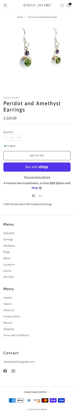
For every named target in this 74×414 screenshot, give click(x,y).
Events (7, 270)
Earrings (8, 239)
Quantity (8, 132)
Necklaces (9, 245)
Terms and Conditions (16, 335)
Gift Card (8, 277)
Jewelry (7, 297)
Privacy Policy (11, 316)
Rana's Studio (11, 97)
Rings (6, 252)
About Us (8, 310)
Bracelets (8, 233)
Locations (9, 264)
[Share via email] (40, 196)
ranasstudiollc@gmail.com (19, 361)
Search (7, 304)
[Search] (62, 5)
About (6, 258)
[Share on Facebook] (33, 196)
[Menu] (5, 5)
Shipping (8, 329)
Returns (7, 322)
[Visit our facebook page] (5, 371)
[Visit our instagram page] (13, 371)
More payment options (37, 177)
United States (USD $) (35, 392)
